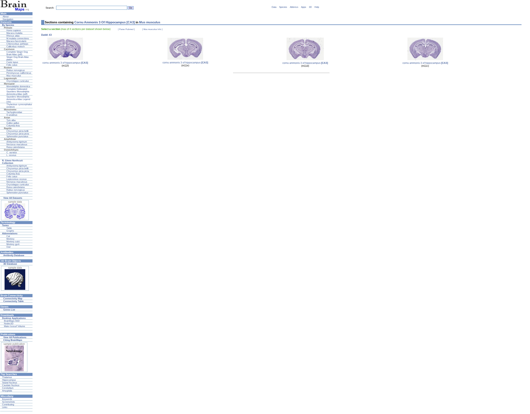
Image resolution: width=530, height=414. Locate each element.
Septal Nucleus (9, 382)
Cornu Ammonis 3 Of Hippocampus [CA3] (104, 22)
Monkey (10, 239)
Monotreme (10, 109)
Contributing (8, 404)
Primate (8, 27)
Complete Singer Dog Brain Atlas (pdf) (17, 53)
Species (283, 7)
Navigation (7, 19)
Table (9, 228)
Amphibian (10, 139)
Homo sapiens (13, 30)
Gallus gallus (12, 123)
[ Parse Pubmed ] (126, 29)
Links (4, 407)
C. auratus (11, 152)
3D (310, 7)
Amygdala (7, 390)
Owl (8, 247)
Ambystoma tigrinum (16, 141)
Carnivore (9, 49)
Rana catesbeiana (15, 147)
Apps (303, 7)
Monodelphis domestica (18, 86)
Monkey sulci (13, 241)
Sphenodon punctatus (17, 136)
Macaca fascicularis (16, 41)
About (5, 16)
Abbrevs (294, 7)
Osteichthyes (11, 150)
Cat (8, 236)
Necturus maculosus (16, 144)
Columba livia (13, 125)
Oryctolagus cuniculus (17, 81)
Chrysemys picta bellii (17, 131)
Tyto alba (11, 120)
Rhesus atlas (13, 35)
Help (316, 7)
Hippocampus (9, 380)
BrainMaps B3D (12, 321)
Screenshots (8, 402)
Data (274, 7)
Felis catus (11, 65)
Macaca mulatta (14, 33)
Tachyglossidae (14, 112)
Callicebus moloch (15, 46)
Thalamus (7, 377)
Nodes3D (8, 323)
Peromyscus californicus (18, 73)
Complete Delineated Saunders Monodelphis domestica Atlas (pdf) (17, 91)
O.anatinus (11, 115)
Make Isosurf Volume (14, 326)
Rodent (8, 67)
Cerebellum (7, 388)
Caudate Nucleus (10, 385)
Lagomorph (10, 78)
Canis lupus (12, 62)
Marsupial (9, 83)
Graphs (10, 231)
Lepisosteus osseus (16, 179)
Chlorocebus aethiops (17, 44)
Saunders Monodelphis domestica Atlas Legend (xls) (18, 99)
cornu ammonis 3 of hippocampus (65, 62)
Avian (7, 117)
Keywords (7, 399)
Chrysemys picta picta (17, 133)
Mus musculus (13, 75)
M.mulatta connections (17, 38)
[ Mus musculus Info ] (152, 29)
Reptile (8, 128)
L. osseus (11, 155)
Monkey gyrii (12, 244)
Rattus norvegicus (15, 70)
